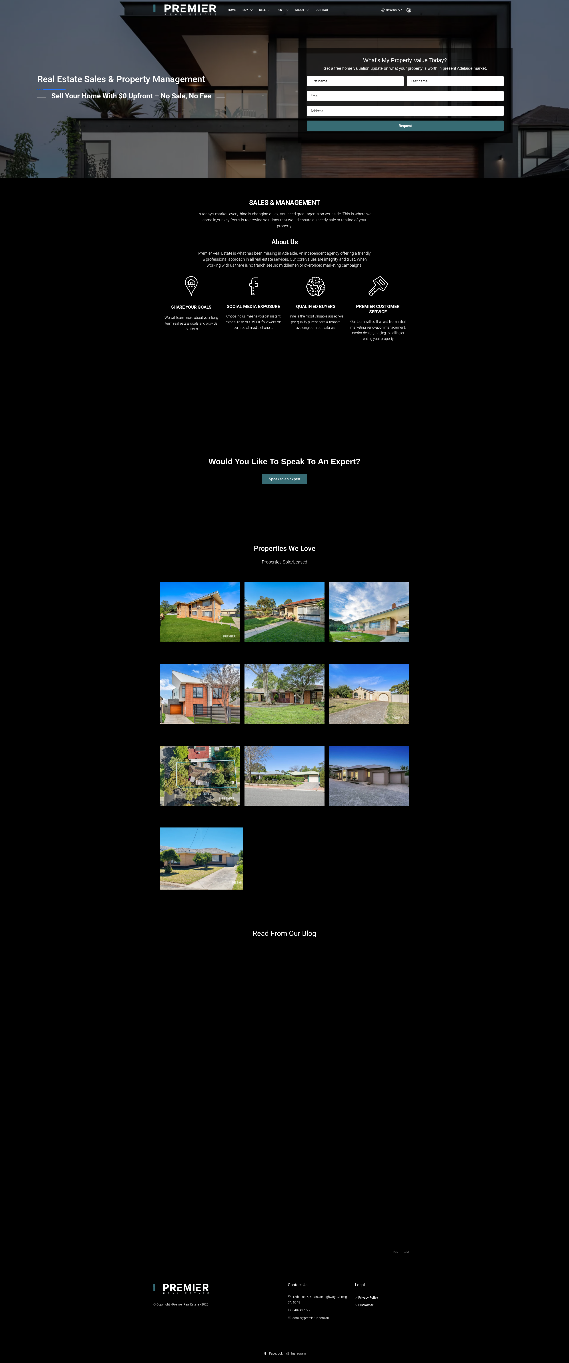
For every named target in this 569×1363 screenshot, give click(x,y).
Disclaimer (365, 1305)
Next (406, 1252)
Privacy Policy (368, 1297)
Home (232, 10)
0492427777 (394, 10)
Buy (245, 10)
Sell (262, 10)
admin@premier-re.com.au (311, 1318)
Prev (395, 1252)
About (300, 10)
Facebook (275, 1353)
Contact (322, 10)
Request (405, 126)
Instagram (298, 1353)
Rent (280, 10)
